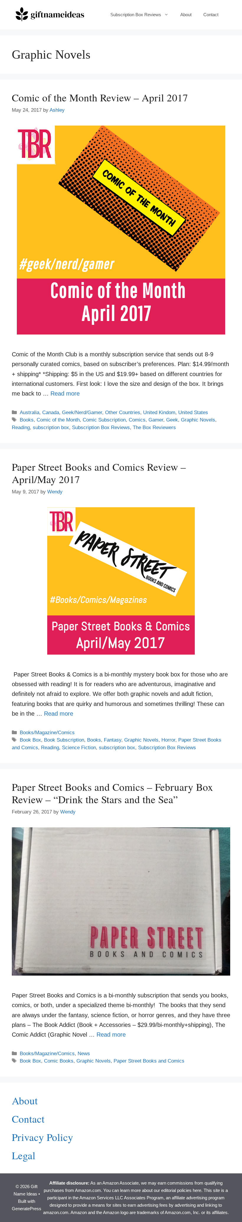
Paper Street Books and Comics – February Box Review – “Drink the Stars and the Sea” (112, 793)
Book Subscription (64, 740)
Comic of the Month (58, 420)
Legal (23, 1155)
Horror (168, 740)
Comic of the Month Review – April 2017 (100, 97)
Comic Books (58, 1061)
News (84, 1053)
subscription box (51, 427)
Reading (21, 427)
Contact (210, 14)
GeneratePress (26, 1208)
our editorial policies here (177, 1190)
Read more (65, 393)
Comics (137, 420)
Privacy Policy (42, 1137)
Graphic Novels (198, 420)
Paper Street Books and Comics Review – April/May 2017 (99, 473)
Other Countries (122, 412)
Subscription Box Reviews (135, 14)
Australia (29, 412)
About (186, 14)
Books (27, 420)
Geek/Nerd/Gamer (82, 412)
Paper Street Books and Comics (149, 1061)
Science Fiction (79, 747)
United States (193, 412)
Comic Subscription (104, 420)
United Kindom (159, 412)
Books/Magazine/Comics (47, 732)
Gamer (155, 420)
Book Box (30, 740)
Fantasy (112, 740)
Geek (172, 420)
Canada (50, 412)
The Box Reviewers (154, 427)
